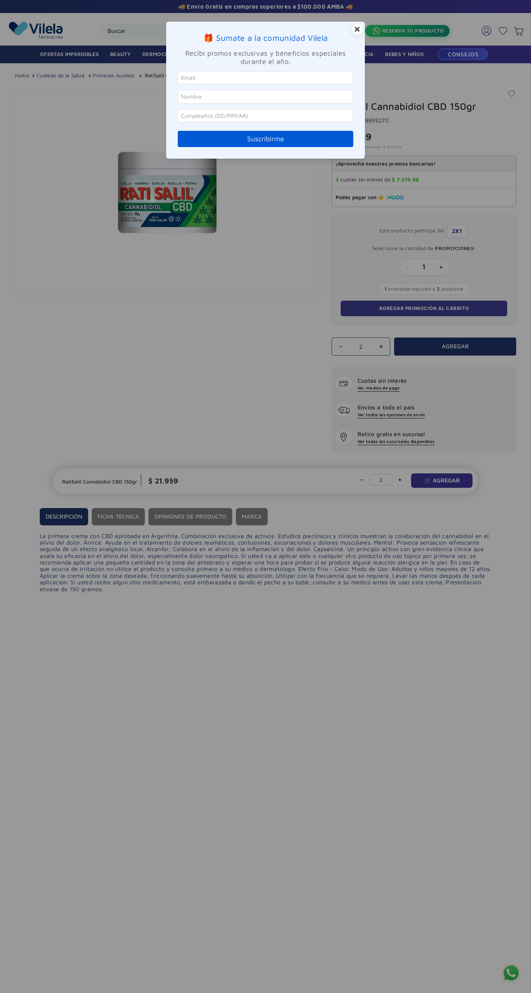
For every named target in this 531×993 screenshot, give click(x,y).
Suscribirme (265, 138)
